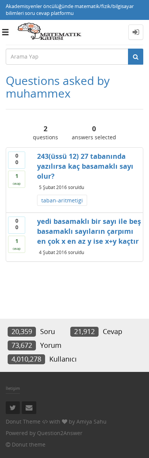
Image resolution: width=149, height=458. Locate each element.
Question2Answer (60, 433)
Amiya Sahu (91, 421)
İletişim (13, 388)
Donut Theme (23, 421)
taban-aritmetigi (62, 200)
